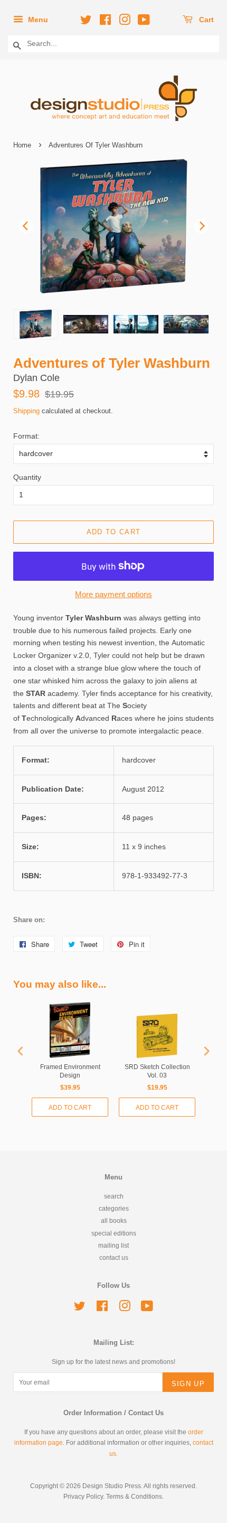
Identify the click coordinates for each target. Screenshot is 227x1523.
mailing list (113, 1245)
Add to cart (70, 1107)
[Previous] (25, 226)
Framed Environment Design (70, 1071)
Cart (205, 19)
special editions (113, 1233)
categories (114, 1208)
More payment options (113, 594)
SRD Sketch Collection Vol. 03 (157, 1071)
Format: (26, 436)
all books (114, 1220)
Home (22, 145)
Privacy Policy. (84, 1496)
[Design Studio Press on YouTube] (142, 21)
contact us (113, 1257)
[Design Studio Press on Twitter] (84, 21)
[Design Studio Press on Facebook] (103, 21)
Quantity (27, 477)
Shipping (26, 411)
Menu (37, 19)
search (114, 1196)
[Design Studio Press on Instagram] (123, 21)
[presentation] (20, 1051)
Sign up (188, 1384)
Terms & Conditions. (135, 1496)
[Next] (201, 226)
